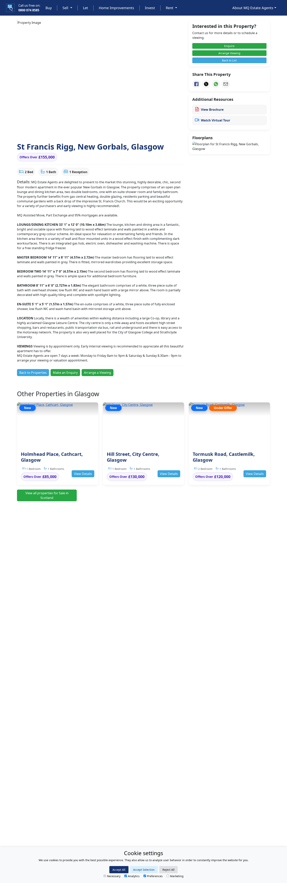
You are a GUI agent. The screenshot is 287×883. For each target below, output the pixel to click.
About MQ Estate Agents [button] (252, 7)
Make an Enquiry (65, 372)
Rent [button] (170, 7)
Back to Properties (33, 372)
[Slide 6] (75, 132)
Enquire (229, 46)
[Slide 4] (62, 132)
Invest (150, 7)
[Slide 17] (144, 132)
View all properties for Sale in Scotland (47, 495)
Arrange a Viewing (97, 372)
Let (85, 7)
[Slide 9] (94, 132)
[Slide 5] (68, 132)
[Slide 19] (157, 132)
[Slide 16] (138, 132)
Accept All (118, 869)
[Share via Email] (226, 84)
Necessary (113, 876)
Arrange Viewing (229, 53)
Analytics (134, 876)
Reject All (168, 869)
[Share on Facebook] (196, 84)
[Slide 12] (113, 132)
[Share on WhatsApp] (216, 84)
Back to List (229, 60)
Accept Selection (144, 869)
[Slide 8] (87, 132)
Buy (48, 7)
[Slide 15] (132, 132)
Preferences (155, 876)
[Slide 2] (49, 132)
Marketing (177, 876)
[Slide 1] (43, 132)
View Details (83, 474)
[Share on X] (206, 84)
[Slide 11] (106, 132)
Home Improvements (116, 7)
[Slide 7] (81, 132)
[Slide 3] (56, 132)
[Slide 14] (125, 132)
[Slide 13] (119, 132)
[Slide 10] (100, 132)
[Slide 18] (151, 132)
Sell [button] (65, 7)
